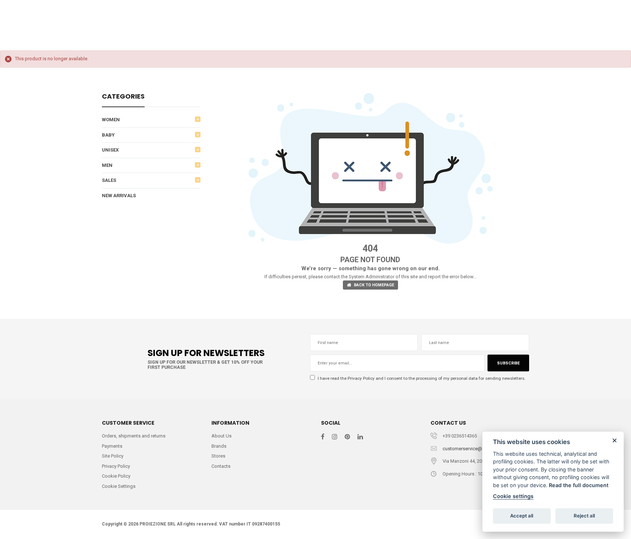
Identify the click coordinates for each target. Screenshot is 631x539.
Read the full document (578, 485)
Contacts (220, 466)
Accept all (521, 516)
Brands (218, 446)
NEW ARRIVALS (119, 195)
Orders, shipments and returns (133, 436)
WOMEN (111, 119)
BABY (108, 135)
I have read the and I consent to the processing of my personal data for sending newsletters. (421, 378)
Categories (123, 97)
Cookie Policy (116, 476)
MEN (107, 165)
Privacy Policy (361, 378)
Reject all (584, 516)
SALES (109, 180)
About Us (221, 436)
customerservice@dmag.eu (472, 448)
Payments (112, 446)
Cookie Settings (118, 486)
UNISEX (110, 150)
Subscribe (508, 363)
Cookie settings (513, 496)
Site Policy (112, 456)
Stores (218, 456)
